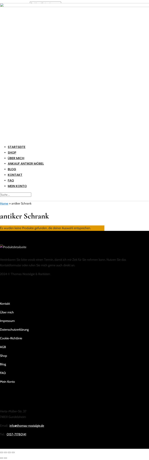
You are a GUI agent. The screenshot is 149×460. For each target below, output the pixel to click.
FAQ (11, 180)
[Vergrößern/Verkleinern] (1, 452)
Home (4, 203)
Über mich (16, 158)
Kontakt (15, 175)
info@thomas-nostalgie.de (27, 425)
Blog (12, 169)
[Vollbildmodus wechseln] (5, 452)
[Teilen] (9, 452)
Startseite (16, 147)
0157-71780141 (16, 434)
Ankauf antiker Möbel (26, 163)
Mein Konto (17, 186)
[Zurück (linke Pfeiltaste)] (1, 458)
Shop (12, 152)
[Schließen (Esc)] (13, 452)
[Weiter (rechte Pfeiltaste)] (5, 458)
